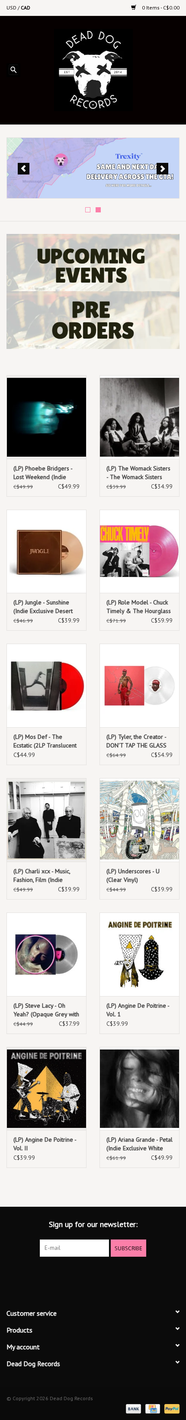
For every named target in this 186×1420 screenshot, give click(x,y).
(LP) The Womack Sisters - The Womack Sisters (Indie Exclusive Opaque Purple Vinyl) (138, 472)
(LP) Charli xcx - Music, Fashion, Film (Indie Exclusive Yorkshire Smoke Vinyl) (41, 875)
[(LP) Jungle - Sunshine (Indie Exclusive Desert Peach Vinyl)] (46, 551)
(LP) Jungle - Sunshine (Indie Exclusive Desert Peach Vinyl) (43, 606)
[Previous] (23, 168)
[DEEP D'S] (93, 168)
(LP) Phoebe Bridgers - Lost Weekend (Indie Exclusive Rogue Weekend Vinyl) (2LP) (42, 472)
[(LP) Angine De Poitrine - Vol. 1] (139, 954)
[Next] (162, 168)
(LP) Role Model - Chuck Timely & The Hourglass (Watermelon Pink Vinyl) (138, 606)
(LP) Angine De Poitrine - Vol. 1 (137, 1010)
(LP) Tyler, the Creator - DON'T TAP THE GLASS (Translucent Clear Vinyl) (138, 741)
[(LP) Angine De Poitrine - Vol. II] (46, 1088)
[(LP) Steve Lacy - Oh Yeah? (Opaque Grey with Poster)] (46, 954)
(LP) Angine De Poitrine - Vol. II (44, 1144)
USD (12, 7)
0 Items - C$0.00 (160, 7)
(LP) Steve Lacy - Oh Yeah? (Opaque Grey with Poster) (46, 1010)
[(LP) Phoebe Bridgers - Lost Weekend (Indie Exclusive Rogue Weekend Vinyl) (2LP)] (46, 417)
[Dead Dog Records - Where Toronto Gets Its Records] (106, 69)
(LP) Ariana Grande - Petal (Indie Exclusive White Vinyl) (139, 1144)
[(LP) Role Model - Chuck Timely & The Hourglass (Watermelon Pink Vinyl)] (139, 551)
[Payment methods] (132, 1408)
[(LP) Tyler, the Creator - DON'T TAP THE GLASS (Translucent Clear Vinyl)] (139, 685)
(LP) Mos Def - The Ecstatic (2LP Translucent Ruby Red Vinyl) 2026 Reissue (45, 741)
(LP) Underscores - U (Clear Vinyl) (133, 875)
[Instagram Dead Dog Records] (116, 1274)
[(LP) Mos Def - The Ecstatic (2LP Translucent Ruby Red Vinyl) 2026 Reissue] (46, 685)
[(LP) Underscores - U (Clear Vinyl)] (139, 820)
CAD (25, 7)
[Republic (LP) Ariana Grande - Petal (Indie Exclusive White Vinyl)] (139, 1088)
